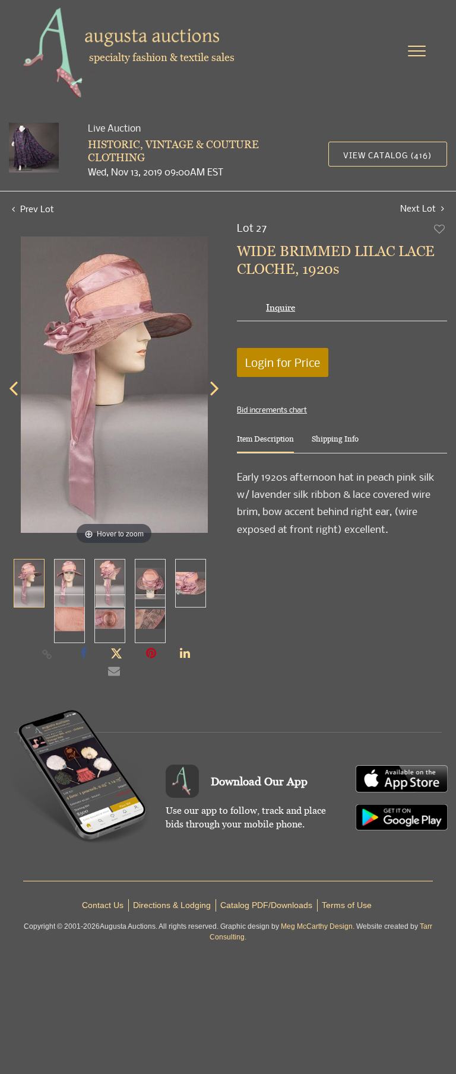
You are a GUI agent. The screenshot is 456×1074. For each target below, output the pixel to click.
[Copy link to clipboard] (47, 654)
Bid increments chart (272, 409)
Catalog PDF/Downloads (266, 905)
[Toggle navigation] (417, 51)
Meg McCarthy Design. (317, 926)
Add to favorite (440, 229)
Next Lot (419, 208)
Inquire (280, 307)
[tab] (265, 443)
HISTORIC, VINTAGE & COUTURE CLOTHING (173, 151)
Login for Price (282, 362)
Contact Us (103, 905)
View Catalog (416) (387, 155)
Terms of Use (347, 905)
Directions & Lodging (172, 905)
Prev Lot (36, 209)
